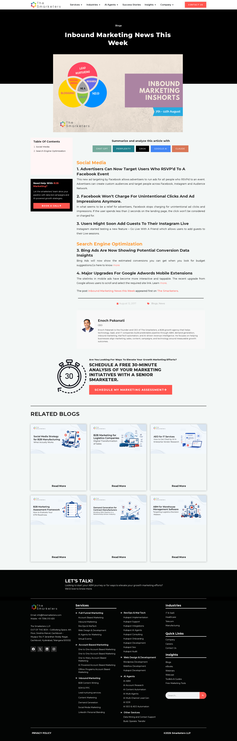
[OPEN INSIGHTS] (155, 4)
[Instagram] (54, 649)
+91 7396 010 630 (46, 618)
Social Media (42, 146)
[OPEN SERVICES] (82, 4)
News (162, 303)
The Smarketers (167, 290)
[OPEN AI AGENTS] (117, 4)
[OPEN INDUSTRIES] (100, 4)
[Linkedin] (47, 649)
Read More (59, 485)
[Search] (203, 695)
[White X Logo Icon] (40, 649)
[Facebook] (33, 649)
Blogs (154, 303)
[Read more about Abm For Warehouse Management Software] (178, 524)
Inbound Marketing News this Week (111, 290)
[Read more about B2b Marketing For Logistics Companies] (118, 453)
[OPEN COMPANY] (173, 4)
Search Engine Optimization (51, 151)
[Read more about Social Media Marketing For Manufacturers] (58, 453)
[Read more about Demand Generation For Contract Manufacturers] (118, 524)
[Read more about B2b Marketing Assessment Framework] (58, 524)
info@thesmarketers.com (49, 615)
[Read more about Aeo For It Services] (178, 453)
